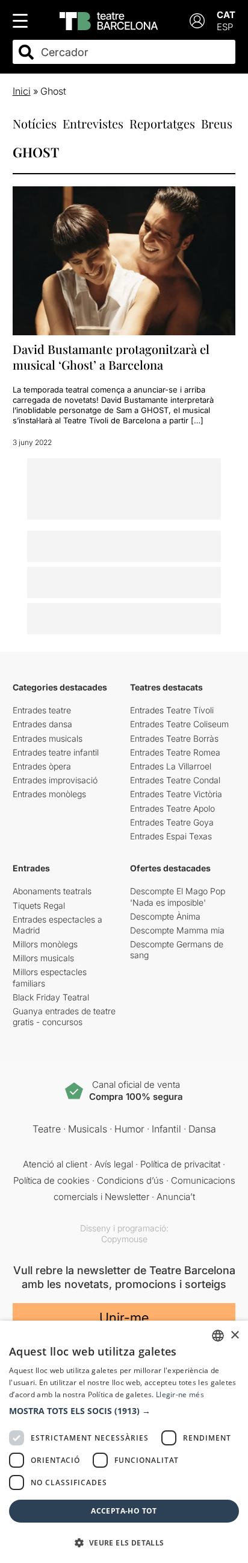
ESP (225, 27)
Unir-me (124, 1317)
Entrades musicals (47, 738)
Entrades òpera (42, 766)
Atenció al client (55, 1164)
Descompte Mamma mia (177, 930)
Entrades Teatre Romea (175, 752)
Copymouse (124, 1239)
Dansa (202, 1129)
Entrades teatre (42, 710)
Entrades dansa (42, 724)
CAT (226, 15)
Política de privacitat (180, 1164)
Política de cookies (51, 1180)
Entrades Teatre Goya (172, 822)
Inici (22, 91)
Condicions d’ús (130, 1180)
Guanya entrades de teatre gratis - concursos (64, 1016)
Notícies (35, 123)
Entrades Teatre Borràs (174, 738)
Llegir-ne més (180, 1394)
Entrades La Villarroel (170, 766)
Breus (216, 123)
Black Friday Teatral (51, 997)
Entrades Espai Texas (171, 836)
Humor (129, 1129)
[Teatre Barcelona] (109, 21)
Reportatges (162, 123)
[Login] (197, 20)
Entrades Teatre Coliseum (179, 724)
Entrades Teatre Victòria (176, 794)
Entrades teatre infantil (56, 752)
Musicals (87, 1129)
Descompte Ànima (165, 916)
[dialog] (124, 1442)
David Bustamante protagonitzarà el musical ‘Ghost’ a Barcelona (111, 357)
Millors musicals (43, 958)
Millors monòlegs (45, 944)
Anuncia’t (176, 1196)
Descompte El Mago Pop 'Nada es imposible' (177, 896)
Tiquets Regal (39, 905)
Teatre (47, 1129)
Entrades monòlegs (49, 794)
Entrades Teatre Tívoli (172, 710)
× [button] (234, 1335)
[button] (124, 1411)
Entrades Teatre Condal (175, 780)
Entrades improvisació (55, 780)
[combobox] (135, 52)
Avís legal (114, 1164)
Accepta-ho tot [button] (124, 1511)
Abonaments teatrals (52, 891)
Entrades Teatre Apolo (172, 808)
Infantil (166, 1129)
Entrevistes (93, 123)
